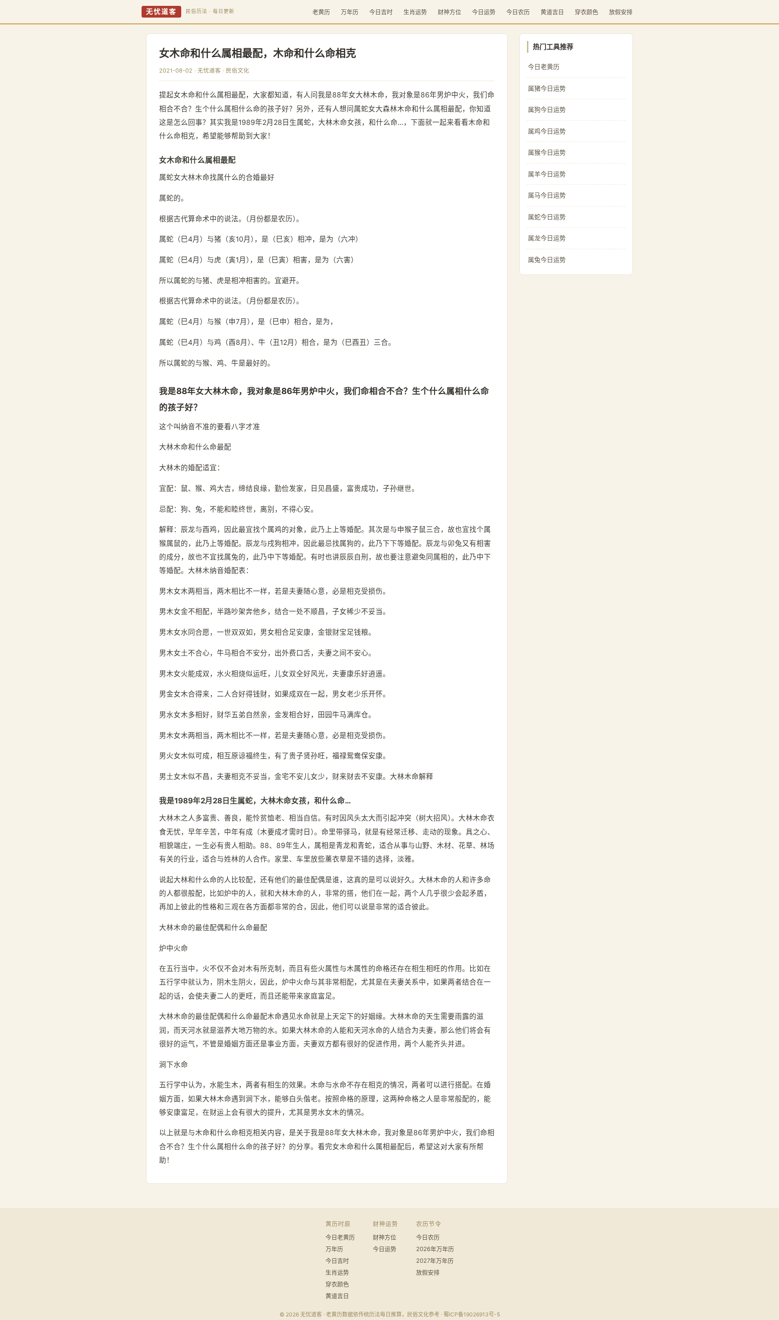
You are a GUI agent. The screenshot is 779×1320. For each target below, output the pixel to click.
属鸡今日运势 (547, 131)
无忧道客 (161, 11)
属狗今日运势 (547, 109)
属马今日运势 (547, 195)
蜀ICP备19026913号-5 (472, 1314)
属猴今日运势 (547, 152)
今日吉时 (381, 11)
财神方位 (449, 11)
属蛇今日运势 (547, 216)
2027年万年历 (435, 1260)
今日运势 (483, 11)
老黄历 (321, 11)
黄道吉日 (552, 11)
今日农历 (518, 11)
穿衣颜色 (586, 11)
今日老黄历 (543, 66)
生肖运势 (415, 11)
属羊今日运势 (547, 174)
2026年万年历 (435, 1248)
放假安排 (620, 11)
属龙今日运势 (547, 238)
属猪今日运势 (547, 88)
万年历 (349, 11)
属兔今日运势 (547, 259)
